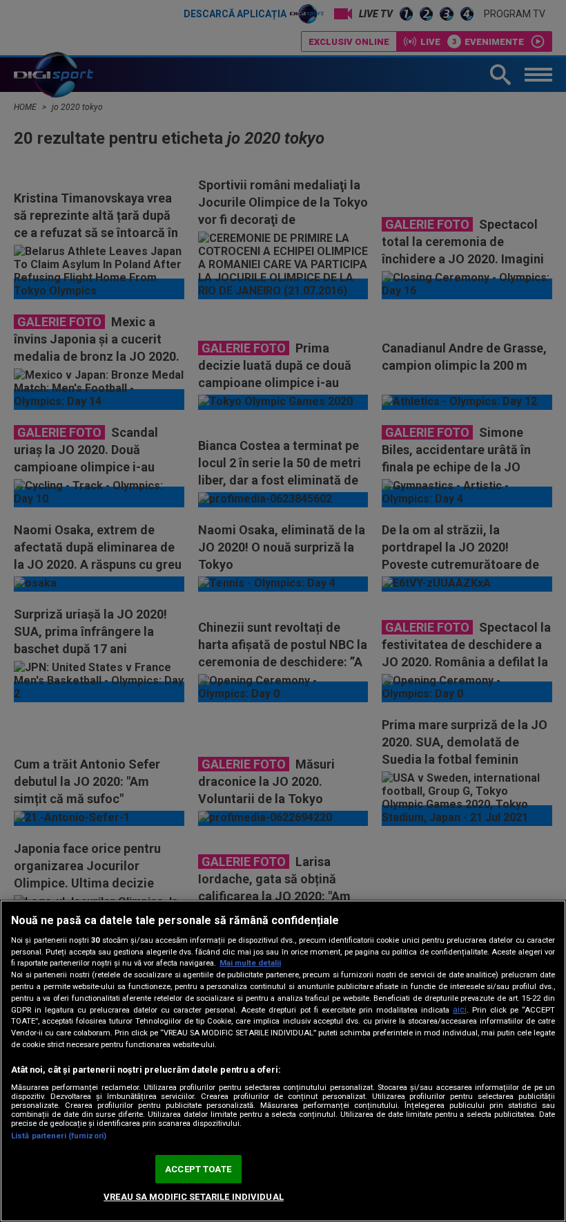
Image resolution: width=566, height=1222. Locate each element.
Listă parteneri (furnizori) (58, 1135)
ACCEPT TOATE (198, 1169)
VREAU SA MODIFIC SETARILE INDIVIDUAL (194, 1197)
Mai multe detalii (250, 963)
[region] (283, 1061)
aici (460, 1010)
